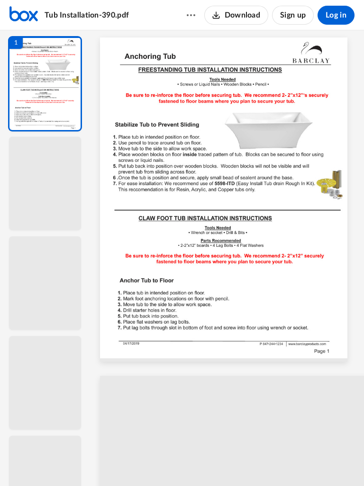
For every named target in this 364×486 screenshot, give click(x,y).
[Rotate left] (279, 462)
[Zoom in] (260, 462)
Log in (336, 15)
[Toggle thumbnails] (140, 462)
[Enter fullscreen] (314, 462)
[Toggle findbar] (157, 462)
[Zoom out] (228, 462)
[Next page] (208, 462)
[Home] (23, 15)
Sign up (293, 15)
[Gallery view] (297, 462)
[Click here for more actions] (191, 15)
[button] (45, 83)
